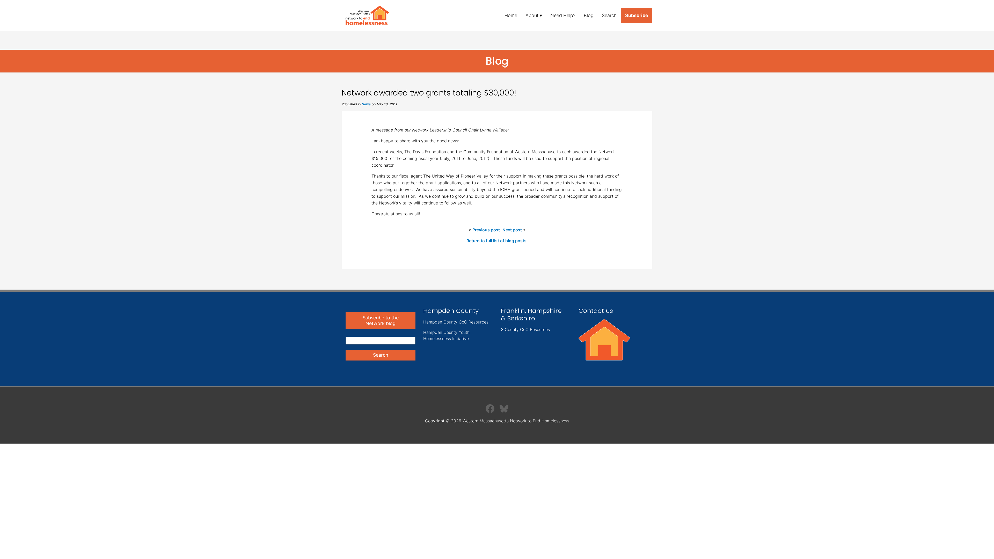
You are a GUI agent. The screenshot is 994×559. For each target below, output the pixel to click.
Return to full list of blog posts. (497, 240)
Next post (512, 229)
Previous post (486, 229)
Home (511, 15)
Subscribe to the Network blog (381, 320)
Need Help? (562, 15)
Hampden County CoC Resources (455, 322)
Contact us (596, 310)
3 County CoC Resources (525, 329)
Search (609, 15)
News (366, 104)
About (531, 15)
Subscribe (636, 15)
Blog (589, 15)
